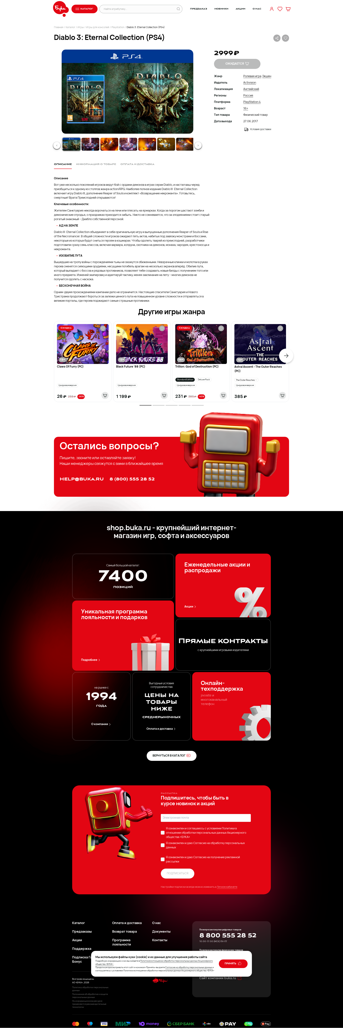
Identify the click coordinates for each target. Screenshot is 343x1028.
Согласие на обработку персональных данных (188, 967)
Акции (240, 9)
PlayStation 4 (252, 102)
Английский (251, 89)
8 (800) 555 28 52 (132, 479)
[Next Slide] (198, 145)
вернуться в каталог (169, 755)
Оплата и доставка (159, 729)
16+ (245, 108)
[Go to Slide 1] (71, 144)
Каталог (70, 27)
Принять (231, 963)
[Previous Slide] (56, 145)
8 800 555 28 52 (227, 935)
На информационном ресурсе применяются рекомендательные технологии (89, 1004)
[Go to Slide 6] (166, 144)
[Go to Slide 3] (109, 144)
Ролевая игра (252, 76)
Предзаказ (198, 9)
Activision (249, 82)
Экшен (266, 76)
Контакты (159, 940)
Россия (248, 95)
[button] (127, 92)
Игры (81, 27)
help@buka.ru (82, 479)
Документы (161, 932)
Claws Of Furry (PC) (70, 366)
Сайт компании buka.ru (217, 978)
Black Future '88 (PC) (130, 366)
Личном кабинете (227, 887)
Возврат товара (124, 932)
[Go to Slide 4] (128, 144)
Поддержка (81, 949)
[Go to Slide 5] (147, 144)
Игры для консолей (97, 27)
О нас (257, 9)
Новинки (221, 9)
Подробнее (89, 660)
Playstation (117, 27)
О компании (99, 724)
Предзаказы (82, 932)
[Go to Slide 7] (185, 144)
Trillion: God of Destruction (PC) (197, 366)
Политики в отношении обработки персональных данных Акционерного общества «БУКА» (206, 833)
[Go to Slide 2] (90, 144)
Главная (58, 27)
